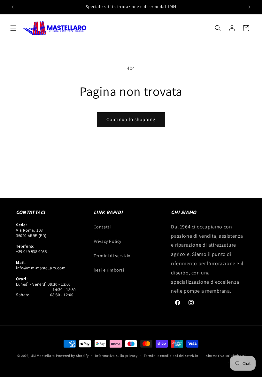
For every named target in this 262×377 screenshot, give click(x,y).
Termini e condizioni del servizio (171, 355)
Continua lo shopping (131, 119)
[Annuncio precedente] (12, 7)
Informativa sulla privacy (116, 355)
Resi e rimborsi (109, 270)
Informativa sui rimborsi (225, 355)
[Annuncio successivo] (250, 7)
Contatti (102, 227)
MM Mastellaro (43, 355)
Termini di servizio (112, 255)
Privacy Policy (107, 241)
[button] (13, 28)
